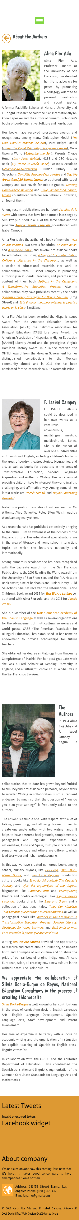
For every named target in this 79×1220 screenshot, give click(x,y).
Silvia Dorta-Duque (15, 1004)
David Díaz (14, 1213)
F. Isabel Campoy (50, 1208)
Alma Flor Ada (22, 1208)
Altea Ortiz (51, 1213)
